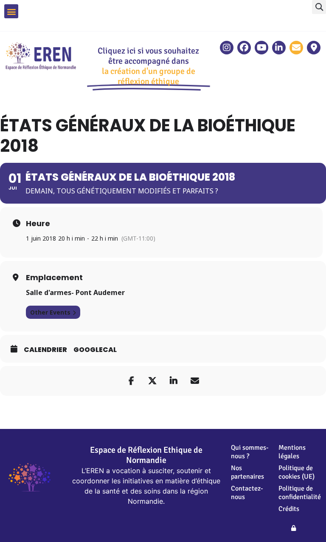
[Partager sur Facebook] (131, 381)
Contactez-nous (247, 492)
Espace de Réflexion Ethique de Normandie (146, 455)
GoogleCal (95, 350)
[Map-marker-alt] (313, 47)
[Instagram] (226, 47)
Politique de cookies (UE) (296, 472)
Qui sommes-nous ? (250, 451)
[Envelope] (296, 47)
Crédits (288, 509)
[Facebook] (244, 47)
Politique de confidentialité (298, 492)
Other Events (50, 312)
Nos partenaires (247, 472)
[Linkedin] (279, 47)
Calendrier (45, 350)
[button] (319, 7)
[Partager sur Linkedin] (173, 381)
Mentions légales (292, 451)
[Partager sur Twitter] (152, 381)
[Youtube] (261, 47)
